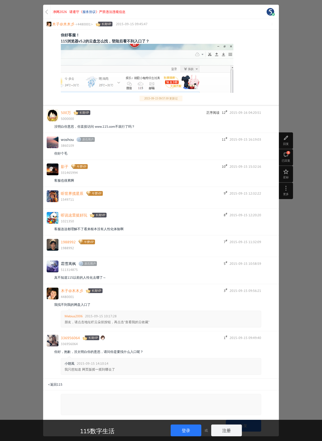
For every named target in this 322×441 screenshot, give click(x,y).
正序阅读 (212, 112)
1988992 (68, 241)
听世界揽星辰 (72, 193)
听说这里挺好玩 (74, 214)
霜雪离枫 (68, 263)
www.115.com (105, 126)
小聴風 (69, 363)
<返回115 (55, 384)
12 (224, 112)
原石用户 (88, 139)
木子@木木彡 (72, 290)
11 (224, 139)
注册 (226, 430)
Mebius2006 (74, 316)
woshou (67, 139)
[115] (270, 12)
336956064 (70, 337)
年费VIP (82, 166)
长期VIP (106, 24)
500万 (66, 112)
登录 (186, 430)
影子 (64, 166)
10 (224, 166)
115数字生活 (97, 430)
